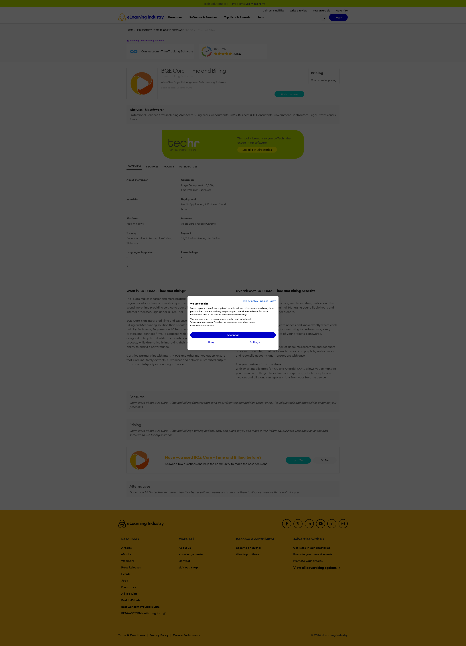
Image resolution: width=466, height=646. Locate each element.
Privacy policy (250, 301)
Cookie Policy (268, 301)
